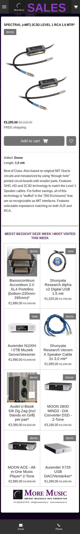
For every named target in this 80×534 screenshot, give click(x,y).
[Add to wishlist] (71, 141)
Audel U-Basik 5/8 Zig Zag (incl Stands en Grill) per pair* (22, 412)
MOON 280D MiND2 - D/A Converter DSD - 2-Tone (58, 412)
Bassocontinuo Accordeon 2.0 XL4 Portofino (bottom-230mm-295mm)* (22, 289)
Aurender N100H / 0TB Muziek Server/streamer (22, 350)
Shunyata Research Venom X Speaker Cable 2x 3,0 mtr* (58, 352)
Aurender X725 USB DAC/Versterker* (58, 471)
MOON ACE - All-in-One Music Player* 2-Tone (22, 471)
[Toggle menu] (4, 7)
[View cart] (75, 7)
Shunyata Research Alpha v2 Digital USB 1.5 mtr (58, 287)
